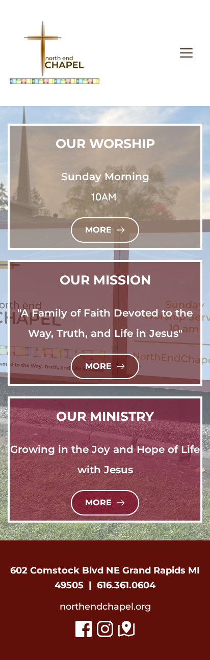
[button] (186, 52)
